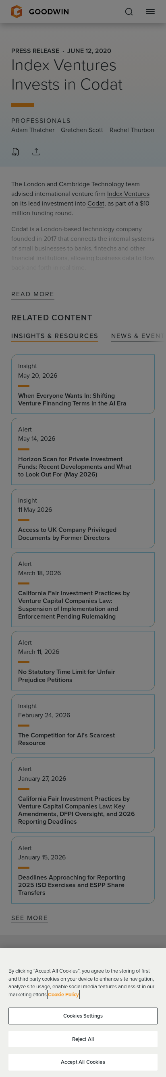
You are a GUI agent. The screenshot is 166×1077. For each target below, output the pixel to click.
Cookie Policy (63, 994)
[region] (83, 1012)
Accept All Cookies (83, 1062)
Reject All (83, 1039)
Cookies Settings (83, 1016)
